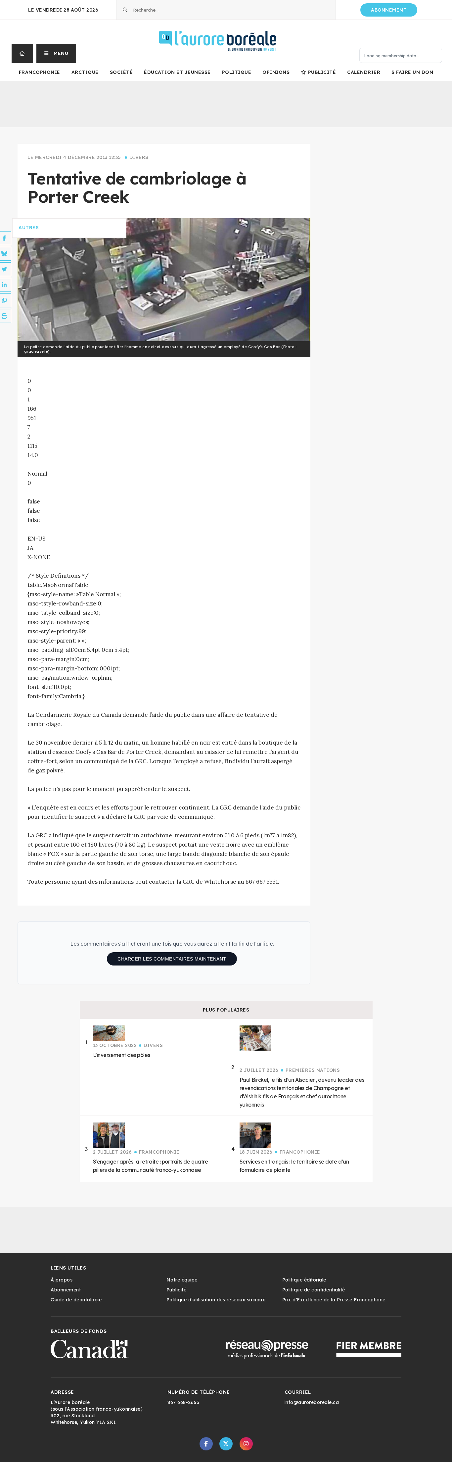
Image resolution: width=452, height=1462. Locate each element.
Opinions (276, 72)
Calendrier (363, 72)
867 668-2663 (183, 1402)
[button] (56, 53)
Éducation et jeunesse (177, 72)
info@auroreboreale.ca (312, 1402)
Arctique (85, 72)
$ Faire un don (412, 72)
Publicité (322, 72)
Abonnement (389, 10)
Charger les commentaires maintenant (171, 959)
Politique (236, 72)
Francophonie (39, 72)
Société (121, 72)
